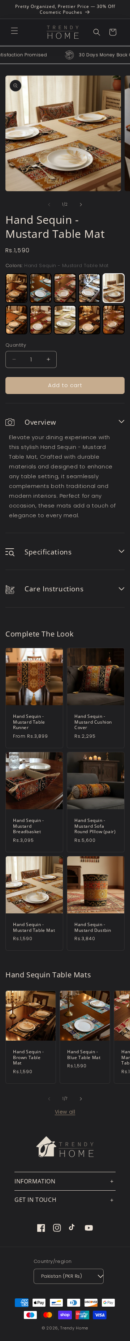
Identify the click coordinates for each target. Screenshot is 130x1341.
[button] (14, 31)
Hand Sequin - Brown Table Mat (28, 1057)
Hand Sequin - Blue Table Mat (83, 1054)
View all (65, 1111)
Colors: (57, 265)
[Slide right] (81, 205)
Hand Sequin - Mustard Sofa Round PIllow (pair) (95, 826)
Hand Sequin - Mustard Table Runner (29, 722)
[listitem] (16, 288)
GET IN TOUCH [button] (35, 1200)
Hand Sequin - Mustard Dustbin (92, 927)
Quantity (15, 345)
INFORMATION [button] (35, 1181)
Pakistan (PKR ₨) (61, 1276)
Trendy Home (74, 1328)
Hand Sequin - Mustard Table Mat (34, 927)
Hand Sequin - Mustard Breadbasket (28, 826)
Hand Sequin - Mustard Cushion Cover (93, 722)
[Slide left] (49, 205)
